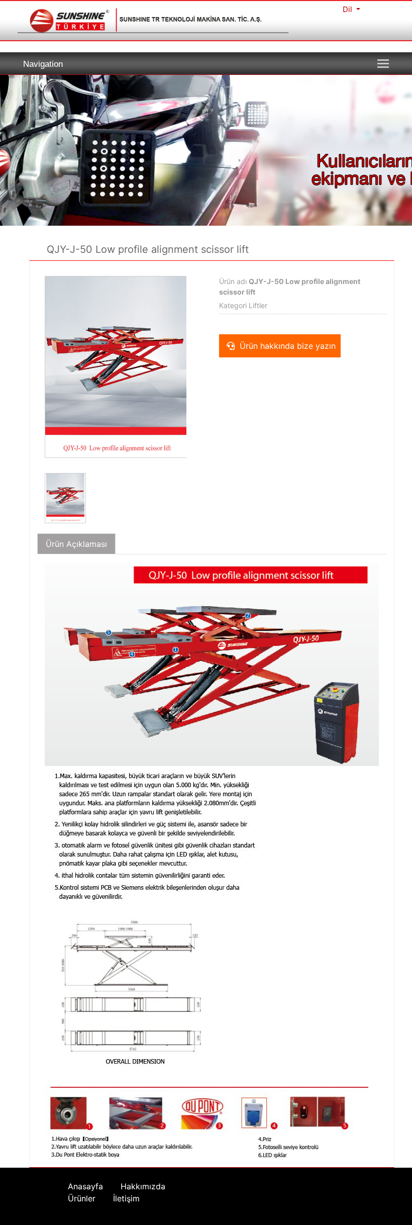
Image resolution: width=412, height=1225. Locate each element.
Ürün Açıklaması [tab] (76, 544)
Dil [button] (348, 9)
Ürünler (81, 1198)
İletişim (126, 1198)
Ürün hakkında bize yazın (286, 346)
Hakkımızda (143, 1186)
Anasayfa (85, 1186)
